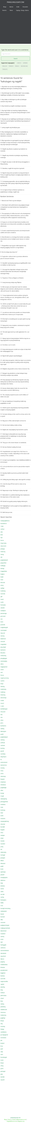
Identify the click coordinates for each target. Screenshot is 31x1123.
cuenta (2, 681)
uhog (2, 1066)
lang (2, 990)
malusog (3, 551)
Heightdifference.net (12, 1121)
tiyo (2, 537)
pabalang (3, 1007)
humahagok (4, 1057)
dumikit (3, 1077)
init (1, 849)
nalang (2, 1004)
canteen (3, 745)
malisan (3, 992)
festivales (3, 605)
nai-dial (2, 894)
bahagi (2, 568)
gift (1, 596)
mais (2, 807)
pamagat (3, 1071)
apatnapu (3, 872)
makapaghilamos (5, 521)
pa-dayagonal (4, 1035)
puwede (3, 625)
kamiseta (3, 650)
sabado (3, 608)
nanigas (3, 835)
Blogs (4, 7)
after (2, 790)
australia (3, 978)
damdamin (3, 953)
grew (2, 1068)
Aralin (17, 7)
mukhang (3, 591)
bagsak (2, 779)
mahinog (3, 692)
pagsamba (3, 563)
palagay (3, 549)
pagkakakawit (4, 560)
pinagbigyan (4, 658)
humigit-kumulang (5, 908)
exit (2, 672)
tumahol (3, 844)
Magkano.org (21, 1121)
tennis (2, 889)
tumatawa (3, 1037)
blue (2, 1001)
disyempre (3, 757)
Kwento (4, 10)
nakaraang (3, 852)
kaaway (3, 976)
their (2, 813)
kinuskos (3, 653)
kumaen (3, 917)
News (11, 10)
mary (2, 771)
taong (2, 554)
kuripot (2, 1043)
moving (2, 768)
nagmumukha (4, 981)
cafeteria (3, 948)
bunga (2, 793)
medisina (3, 804)
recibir (2, 700)
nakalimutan (4, 1009)
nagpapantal (4, 667)
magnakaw (3, 644)
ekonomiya (3, 698)
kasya (2, 1063)
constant (3, 922)
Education (25, 7)
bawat (2, 914)
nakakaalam (4, 911)
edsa (2, 720)
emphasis (3, 782)
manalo (2, 841)
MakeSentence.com (21, 1119)
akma (2, 664)
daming (3, 686)
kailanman (3, 639)
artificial (3, 743)
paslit (2, 734)
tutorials (3, 594)
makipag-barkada (5, 928)
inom (2, 622)
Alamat (11, 7)
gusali (2, 751)
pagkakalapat (4, 737)
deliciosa (3, 880)
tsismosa (3, 1012)
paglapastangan (5, 925)
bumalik (3, 827)
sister (2, 669)
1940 (2, 526)
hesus (2, 675)
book (2, 869)
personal (3, 616)
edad (2, 838)
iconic (2, 1060)
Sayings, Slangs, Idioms (22, 10)
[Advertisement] (15, 28)
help (2, 883)
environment (4, 762)
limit (2, 535)
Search (15, 58)
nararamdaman (5, 950)
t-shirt (2, 706)
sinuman (3, 824)
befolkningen (4, 709)
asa (1, 619)
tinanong (3, 695)
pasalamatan (4, 970)
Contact (13, 1119)
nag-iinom (3, 956)
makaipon (3, 610)
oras (2, 905)
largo (2, 683)
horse (2, 540)
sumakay (3, 754)
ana (1, 717)
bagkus (3, 574)
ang (2, 1023)
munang (3, 1026)
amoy (2, 585)
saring (2, 897)
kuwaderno (4, 523)
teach (2, 599)
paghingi (3, 1018)
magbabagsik (4, 627)
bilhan (2, 860)
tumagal (3, 855)
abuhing (3, 987)
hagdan (3, 830)
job (1, 1040)
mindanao (3, 785)
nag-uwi (3, 633)
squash (3, 1080)
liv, (1, 759)
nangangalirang (5, 821)
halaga (2, 1029)
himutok (3, 582)
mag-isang (3, 543)
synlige (2, 588)
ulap (2, 1052)
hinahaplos (3, 900)
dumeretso (4, 765)
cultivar (2, 529)
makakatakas (4, 964)
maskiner (3, 934)
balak (2, 577)
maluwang (3, 655)
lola (1, 714)
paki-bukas (3, 995)
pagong (3, 962)
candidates (4, 1032)
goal (2, 1049)
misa (2, 832)
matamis (3, 818)
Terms (9, 1119)
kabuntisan (3, 931)
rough (2, 796)
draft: (2, 816)
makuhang (3, 689)
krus (2, 1046)
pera (2, 723)
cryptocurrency (5, 678)
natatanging (4, 661)
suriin (2, 602)
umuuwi (3, 641)
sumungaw (4, 630)
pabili (2, 866)
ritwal (2, 998)
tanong (2, 636)
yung (2, 846)
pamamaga (4, 613)
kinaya (2, 1021)
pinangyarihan (4, 801)
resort (2, 703)
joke (2, 1074)
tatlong (2, 740)
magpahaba (4, 571)
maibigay (3, 565)
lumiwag (3, 810)
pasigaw (3, 858)
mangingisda (4, 877)
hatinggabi (3, 945)
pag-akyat (3, 647)
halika (2, 903)
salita (2, 891)
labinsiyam (3, 731)
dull (1, 942)
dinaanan (3, 863)
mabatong (3, 1015)
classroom (3, 546)
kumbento (3, 726)
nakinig (2, 728)
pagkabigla (3, 787)
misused (3, 712)
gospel (2, 874)
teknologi (3, 776)
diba (2, 919)
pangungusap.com (15, 1117)
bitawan (3, 967)
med (2, 580)
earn (2, 1054)
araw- (2, 939)
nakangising (4, 799)
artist (2, 773)
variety (2, 936)
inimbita (3, 886)
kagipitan (3, 973)
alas (2, 532)
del (1, 557)
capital (2, 984)
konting (3, 748)
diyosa (2, 959)
